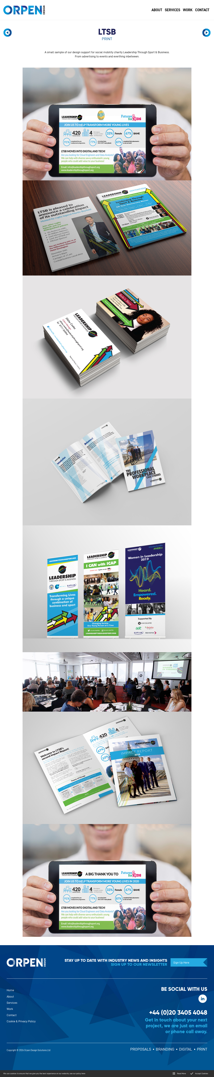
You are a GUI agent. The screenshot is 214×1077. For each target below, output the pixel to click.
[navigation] (7, 32)
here (83, 1073)
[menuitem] (157, 10)
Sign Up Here (181, 962)
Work (10, 1008)
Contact (12, 1015)
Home (10, 990)
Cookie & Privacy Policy (21, 1021)
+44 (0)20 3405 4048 (178, 1012)
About (10, 996)
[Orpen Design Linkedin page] (202, 998)
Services (12, 1002)
